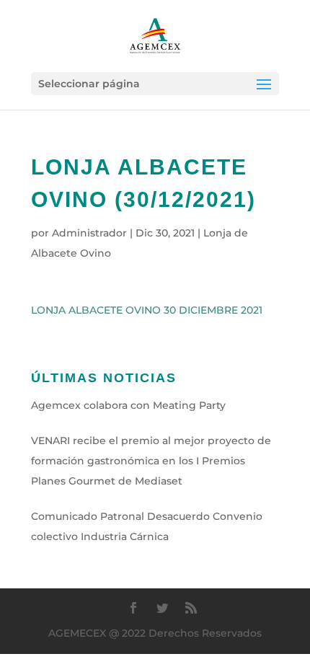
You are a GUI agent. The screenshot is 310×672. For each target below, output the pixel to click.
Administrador (89, 232)
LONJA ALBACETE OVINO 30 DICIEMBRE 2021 (146, 310)
